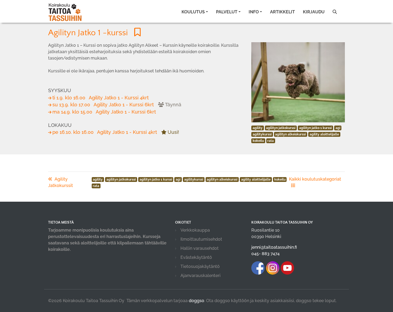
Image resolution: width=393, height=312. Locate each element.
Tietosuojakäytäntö (200, 266)
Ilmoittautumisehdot (201, 239)
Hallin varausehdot (199, 248)
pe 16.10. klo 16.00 (115, 132)
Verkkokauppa (195, 230)
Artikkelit (282, 11)
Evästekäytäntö (196, 257)
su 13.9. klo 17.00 (116, 104)
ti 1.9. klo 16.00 (100, 97)
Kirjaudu (314, 11)
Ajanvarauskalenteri (200, 275)
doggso (196, 300)
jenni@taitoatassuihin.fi (274, 247)
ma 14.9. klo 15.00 (104, 112)
